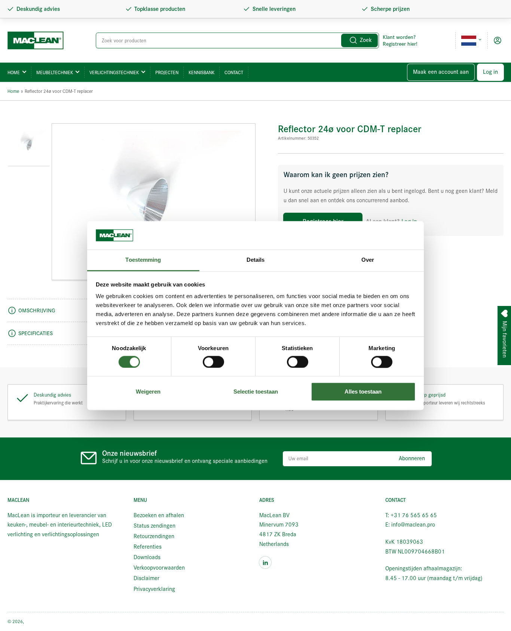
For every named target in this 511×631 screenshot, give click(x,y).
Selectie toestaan (255, 392)
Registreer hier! (400, 43)
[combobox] (237, 40)
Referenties (148, 546)
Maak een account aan (441, 72)
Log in (490, 72)
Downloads (147, 557)
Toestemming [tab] (143, 260)
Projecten (166, 72)
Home (13, 72)
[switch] (213, 362)
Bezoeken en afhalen (159, 515)
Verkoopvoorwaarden (159, 567)
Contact (233, 72)
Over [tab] (367, 260)
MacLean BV (37, 621)
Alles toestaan (363, 392)
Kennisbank (201, 72)
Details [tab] (256, 260)
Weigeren (148, 392)
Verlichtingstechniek (114, 72)
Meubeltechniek (54, 72)
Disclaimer (146, 578)
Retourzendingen (154, 536)
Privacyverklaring (154, 589)
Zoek (366, 40)
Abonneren (412, 458)
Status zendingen (154, 525)
